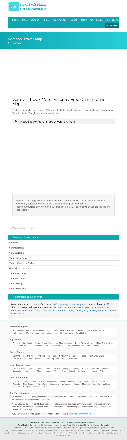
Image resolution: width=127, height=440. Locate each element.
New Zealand (29, 384)
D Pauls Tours (44, 355)
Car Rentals (96, 19)
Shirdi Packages (65, 310)
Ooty (102, 371)
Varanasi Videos (17, 278)
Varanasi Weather (17, 288)
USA (45, 386)
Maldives (106, 384)
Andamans (92, 371)
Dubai (102, 381)
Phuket (76, 384)
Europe (16, 381)
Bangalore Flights (49, 333)
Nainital (105, 368)
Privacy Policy (65, 425)
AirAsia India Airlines (75, 330)
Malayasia (66, 384)
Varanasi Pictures (17, 273)
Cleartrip (16, 355)
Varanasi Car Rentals (19, 258)
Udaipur (66, 368)
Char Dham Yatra (60, 307)
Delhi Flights (18, 333)
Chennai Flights (66, 333)
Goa (14, 368)
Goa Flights (81, 333)
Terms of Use (77, 425)
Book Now (112, 25)
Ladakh (81, 371)
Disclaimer (88, 425)
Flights (73, 19)
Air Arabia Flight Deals (22, 343)
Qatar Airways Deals (75, 345)
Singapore (54, 384)
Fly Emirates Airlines (21, 345)
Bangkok (27, 386)
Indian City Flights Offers (55, 422)
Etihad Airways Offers (105, 343)
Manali (76, 368)
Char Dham (91, 422)
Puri (85, 310)
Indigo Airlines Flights (42, 330)
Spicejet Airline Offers (96, 330)
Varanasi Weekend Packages (23, 263)
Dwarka (92, 310)
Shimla (85, 368)
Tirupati (78, 310)
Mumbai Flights (32, 333)
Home (15, 19)
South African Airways (96, 345)
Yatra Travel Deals (69, 358)
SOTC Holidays (35, 358)
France (62, 381)
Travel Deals (15, 43)
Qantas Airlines (57, 345)
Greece (71, 381)
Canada (96, 384)
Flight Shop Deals (96, 355)
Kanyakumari (17, 313)
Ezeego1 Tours (79, 355)
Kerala (22, 368)
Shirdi (48, 371)
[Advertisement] (63, 72)
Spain (41, 381)
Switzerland (52, 381)
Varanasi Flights (16, 252)
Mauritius (86, 384)
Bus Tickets (112, 19)
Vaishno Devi (60, 371)
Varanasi (13, 242)
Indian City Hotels (37, 422)
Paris (33, 381)
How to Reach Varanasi (20, 268)
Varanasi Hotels (16, 247)
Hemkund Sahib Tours (28, 310)
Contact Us (105, 425)
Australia (16, 384)
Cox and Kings (29, 355)
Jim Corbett (17, 371)
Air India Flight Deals (21, 330)
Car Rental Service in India (76, 422)
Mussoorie (95, 368)
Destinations (60, 19)
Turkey (86, 381)
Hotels (83, 19)
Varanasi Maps (16, 283)
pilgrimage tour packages (70, 304)
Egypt (94, 381)
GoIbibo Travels (19, 358)
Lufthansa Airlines (40, 345)
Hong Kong (42, 384)
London (25, 381)
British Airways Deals (84, 343)
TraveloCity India (52, 358)
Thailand (16, 386)
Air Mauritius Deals (64, 343)
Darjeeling (29, 371)
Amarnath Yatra (49, 310)
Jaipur (47, 368)
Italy (79, 381)
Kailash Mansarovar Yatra (83, 307)
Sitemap (96, 425)
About (57, 425)
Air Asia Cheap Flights (44, 343)
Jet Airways (59, 330)
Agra (30, 368)
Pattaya (37, 386)
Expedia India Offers (61, 355)
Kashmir (71, 371)
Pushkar (56, 368)
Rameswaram (105, 310)
